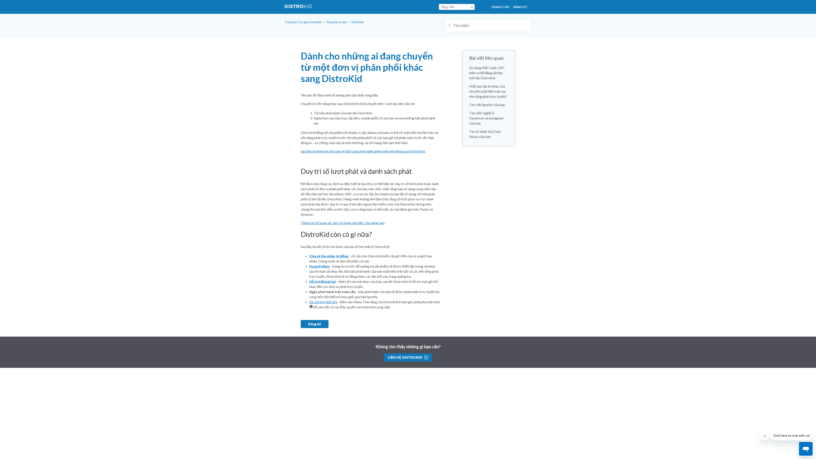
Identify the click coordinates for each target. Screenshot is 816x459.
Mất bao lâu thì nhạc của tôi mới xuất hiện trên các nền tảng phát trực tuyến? (488, 91)
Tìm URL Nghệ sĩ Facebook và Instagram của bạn (486, 118)
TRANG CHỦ (500, 7)
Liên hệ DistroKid (405, 357)
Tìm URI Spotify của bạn (487, 105)
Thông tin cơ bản (336, 22)
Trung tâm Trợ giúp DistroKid (303, 22)
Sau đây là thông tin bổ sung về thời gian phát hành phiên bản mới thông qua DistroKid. (363, 151)
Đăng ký (520, 7)
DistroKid (358, 22)
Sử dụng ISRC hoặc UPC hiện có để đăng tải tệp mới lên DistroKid (487, 73)
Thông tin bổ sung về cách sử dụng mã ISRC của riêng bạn (342, 223)
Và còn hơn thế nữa (323, 302)
